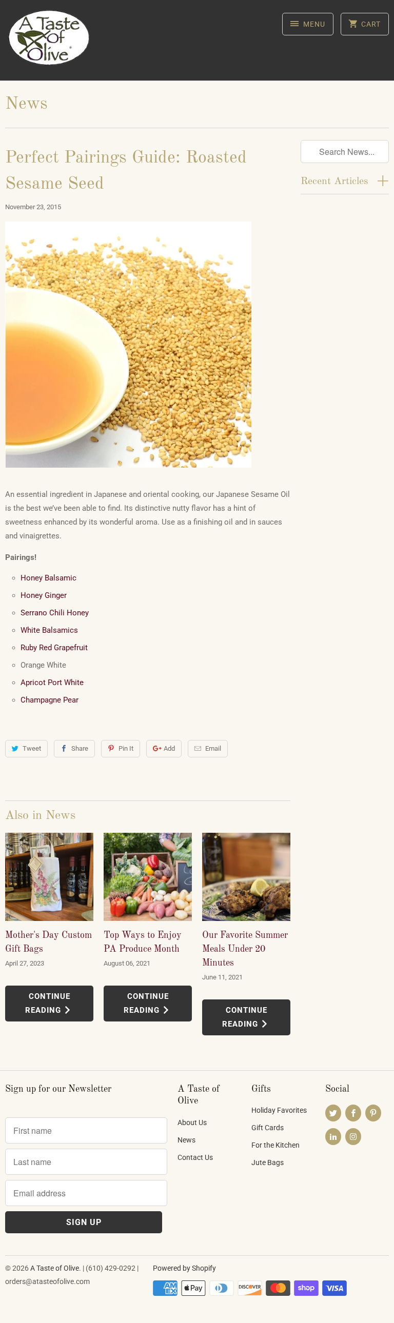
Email (213, 748)
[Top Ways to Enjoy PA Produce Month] (148, 877)
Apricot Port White (52, 682)
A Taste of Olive (54, 1268)
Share (79, 748)
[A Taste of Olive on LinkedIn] (333, 1136)
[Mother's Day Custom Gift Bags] (49, 877)
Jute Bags (267, 1162)
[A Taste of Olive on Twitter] (333, 1113)
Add (169, 748)
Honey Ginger (44, 595)
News (26, 104)
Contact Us (195, 1157)
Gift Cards (267, 1128)
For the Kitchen (275, 1145)
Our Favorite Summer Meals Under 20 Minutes (245, 949)
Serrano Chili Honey (55, 612)
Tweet (32, 748)
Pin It (126, 748)
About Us (192, 1122)
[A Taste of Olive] (49, 44)
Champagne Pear (49, 700)
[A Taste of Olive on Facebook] (353, 1113)
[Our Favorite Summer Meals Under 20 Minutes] (246, 877)
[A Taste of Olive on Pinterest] (373, 1113)
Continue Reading (47, 1003)
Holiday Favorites (279, 1110)
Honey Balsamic (48, 578)
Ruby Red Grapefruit (54, 647)
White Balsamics (49, 630)
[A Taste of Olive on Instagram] (353, 1136)
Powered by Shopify (184, 1268)
